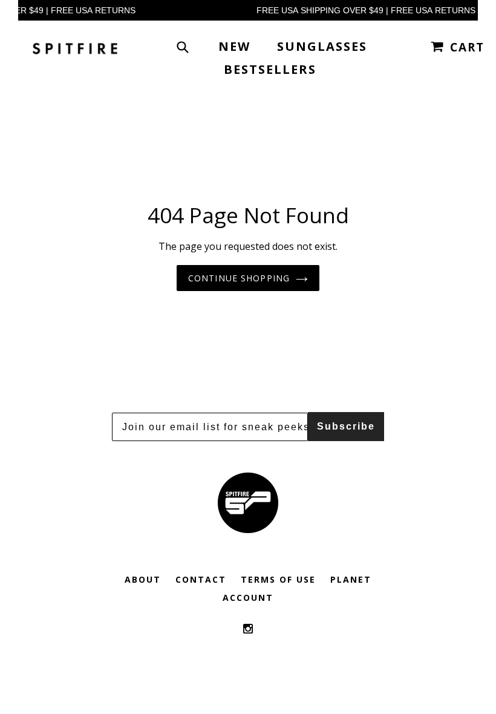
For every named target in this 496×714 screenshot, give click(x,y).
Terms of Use (278, 579)
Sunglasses (322, 46)
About (143, 579)
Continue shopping (239, 278)
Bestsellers (270, 69)
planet (350, 579)
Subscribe (346, 426)
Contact (200, 579)
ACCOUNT (248, 597)
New (234, 46)
